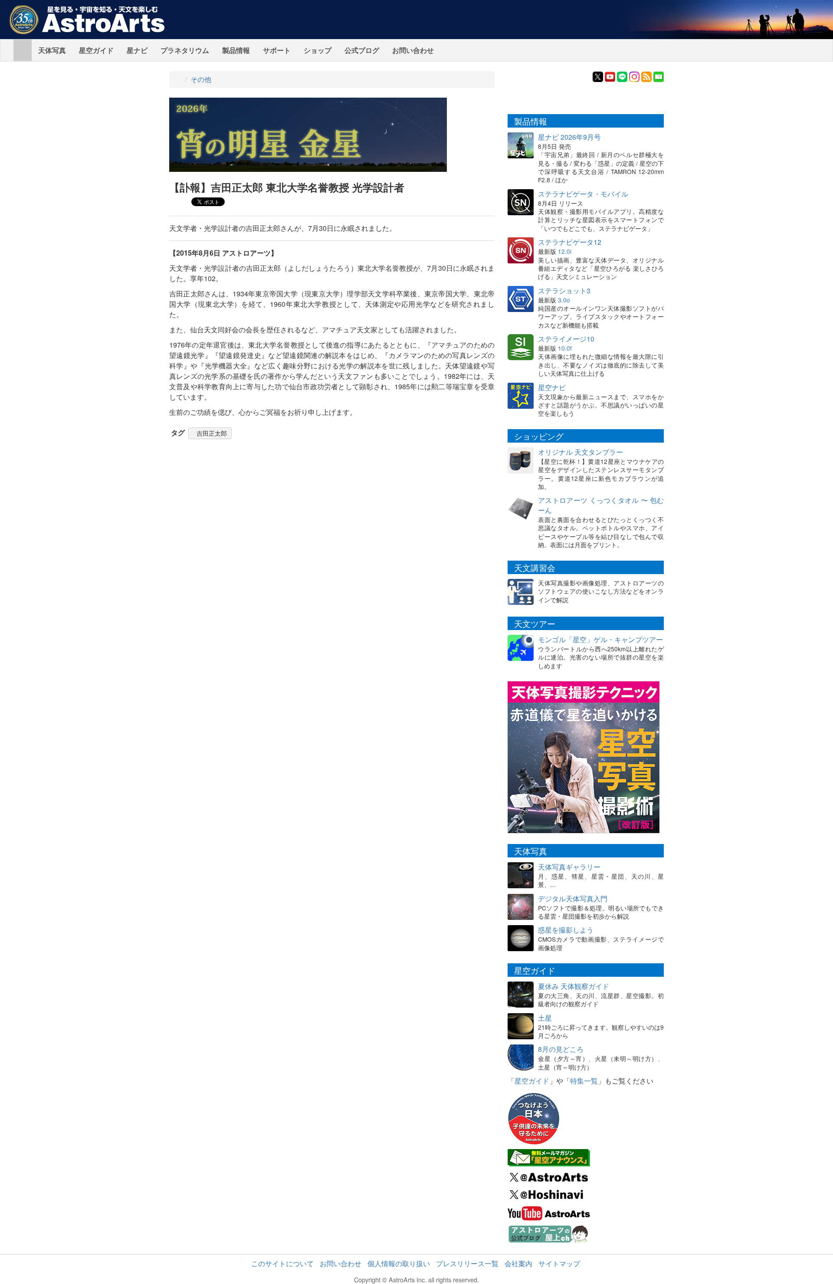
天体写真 (52, 50)
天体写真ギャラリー (569, 867)
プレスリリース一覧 (467, 1263)
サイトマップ (559, 1263)
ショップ (317, 50)
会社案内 (518, 1263)
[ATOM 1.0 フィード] (646, 76)
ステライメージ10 (566, 339)
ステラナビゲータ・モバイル (583, 194)
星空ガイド (96, 50)
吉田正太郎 (212, 433)
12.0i (564, 251)
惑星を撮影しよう (566, 930)
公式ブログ (361, 50)
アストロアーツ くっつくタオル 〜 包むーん (601, 505)
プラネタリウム (185, 50)
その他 (200, 79)
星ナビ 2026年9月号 (569, 137)
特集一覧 (584, 1081)
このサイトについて (282, 1263)
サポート (277, 50)
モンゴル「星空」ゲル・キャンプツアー (600, 639)
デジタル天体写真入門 (572, 898)
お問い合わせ (413, 50)
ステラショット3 (564, 291)
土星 (545, 1018)
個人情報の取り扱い (398, 1263)
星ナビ (137, 50)
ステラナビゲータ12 (569, 242)
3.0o (564, 300)
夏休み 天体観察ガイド (573, 986)
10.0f (565, 348)
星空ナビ (552, 387)
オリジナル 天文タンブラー (580, 452)
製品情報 (236, 50)
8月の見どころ (561, 1049)
